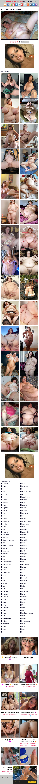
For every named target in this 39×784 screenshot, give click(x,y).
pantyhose (25, 548)
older (23, 526)
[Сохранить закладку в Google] (11, 4)
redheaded (25, 564)
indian (4, 621)
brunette (5, 532)
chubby (5, 537)
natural (24, 508)
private (23, 556)
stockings (24, 597)
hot (3, 616)
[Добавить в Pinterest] (22, 4)
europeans (6, 572)
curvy (4, 559)
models (24, 500)
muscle (24, 505)
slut (22, 589)
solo (23, 594)
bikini (4, 513)
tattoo (23, 599)
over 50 (24, 537)
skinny (23, 586)
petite (23, 551)
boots (4, 526)
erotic (4, 570)
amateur (5, 483)
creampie (5, 551)
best (3, 505)
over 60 (24, 540)
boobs (4, 524)
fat (3, 578)
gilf (3, 589)
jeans (4, 626)
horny (4, 613)
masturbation (26, 491)
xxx (22, 632)
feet (3, 580)
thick (23, 602)
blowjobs (5, 521)
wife (23, 629)
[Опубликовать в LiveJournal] (19, 4)
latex (4, 629)
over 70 (24, 543)
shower (24, 580)
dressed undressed (9, 562)
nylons (23, 518)
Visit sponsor (25, 42)
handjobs (5, 607)
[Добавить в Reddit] (25, 4)
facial (4, 575)
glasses (5, 594)
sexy (23, 575)
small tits (24, 591)
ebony (4, 567)
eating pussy (6, 564)
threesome (25, 605)
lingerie (24, 489)
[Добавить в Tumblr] (31, 4)
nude (23, 516)
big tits (4, 510)
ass (3, 491)
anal (4, 486)
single (23, 583)
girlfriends (5, 591)
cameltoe (5, 535)
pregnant (24, 553)
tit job (23, 607)
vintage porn (25, 621)
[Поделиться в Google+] (13, 4)
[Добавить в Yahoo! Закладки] (36, 4)
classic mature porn (9, 540)
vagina (23, 618)
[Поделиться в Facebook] (8, 4)
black (4, 516)
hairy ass (5, 605)
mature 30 (25, 532)
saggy (23, 567)
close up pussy (7, 545)
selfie (23, 570)
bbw (3, 497)
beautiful (5, 502)
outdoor (24, 529)
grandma (5, 597)
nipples (24, 510)
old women (25, 524)
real (22, 562)
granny (4, 599)
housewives (6, 618)
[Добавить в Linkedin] (16, 4)
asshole (5, 494)
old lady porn (26, 521)
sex (22, 572)
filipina (4, 583)
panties (24, 545)
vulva (23, 624)
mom (23, 502)
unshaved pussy (27, 613)
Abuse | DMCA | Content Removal (11, 777)
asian (4, 489)
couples (5, 548)
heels (4, 610)
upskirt (23, 616)
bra (3, 529)
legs (23, 483)
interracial (5, 624)
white (23, 626)
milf (22, 494)
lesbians (24, 486)
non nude (24, 513)
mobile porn (25, 497)
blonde (4, 518)
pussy (23, 559)
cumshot (5, 553)
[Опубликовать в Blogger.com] (5, 4)
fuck (3, 586)
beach (4, 500)
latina (4, 632)
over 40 (24, 535)
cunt (3, 556)
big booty (5, 508)
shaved (24, 578)
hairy (4, 602)
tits (22, 610)
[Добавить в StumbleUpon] (28, 4)
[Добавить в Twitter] (33, 4)
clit (3, 543)
